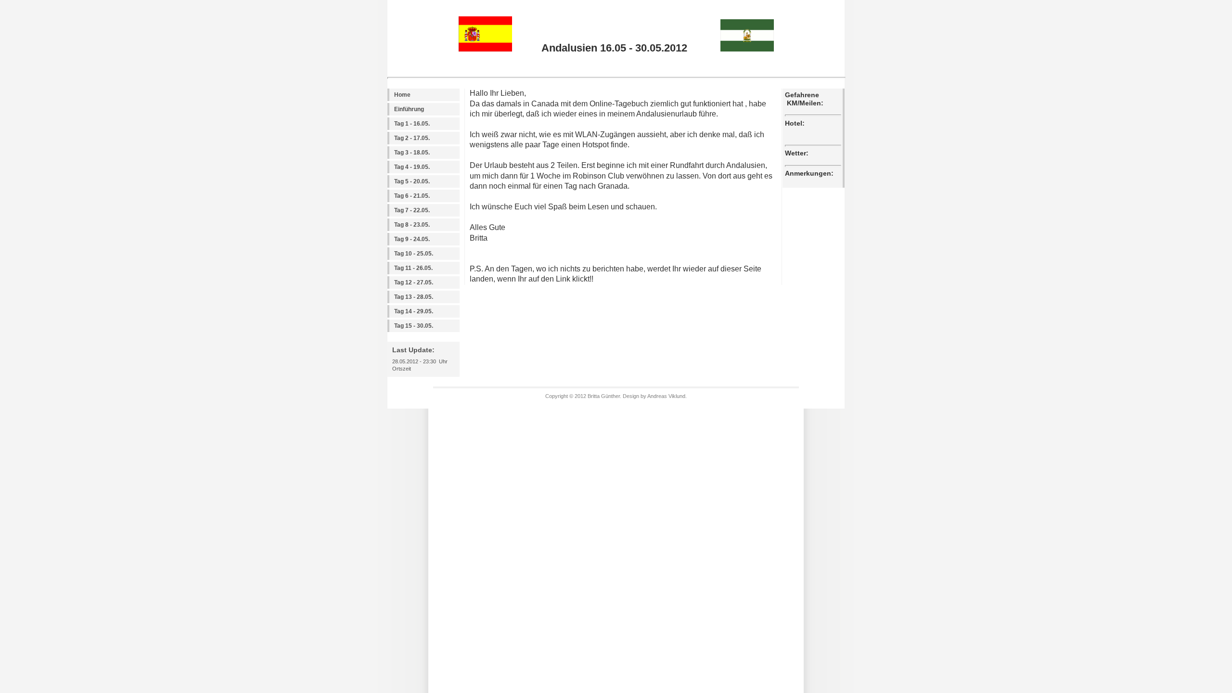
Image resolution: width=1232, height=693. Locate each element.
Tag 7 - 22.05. (412, 210)
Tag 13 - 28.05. (413, 297)
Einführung (409, 109)
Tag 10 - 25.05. (413, 253)
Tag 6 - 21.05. (412, 195)
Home (402, 94)
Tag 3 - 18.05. (412, 152)
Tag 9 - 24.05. (412, 239)
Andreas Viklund (666, 396)
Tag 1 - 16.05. (412, 123)
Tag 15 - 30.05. (413, 325)
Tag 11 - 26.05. (413, 268)
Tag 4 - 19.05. (412, 167)
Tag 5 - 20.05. (412, 181)
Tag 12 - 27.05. (413, 282)
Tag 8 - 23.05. (412, 224)
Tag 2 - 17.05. (412, 138)
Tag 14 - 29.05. (413, 311)
